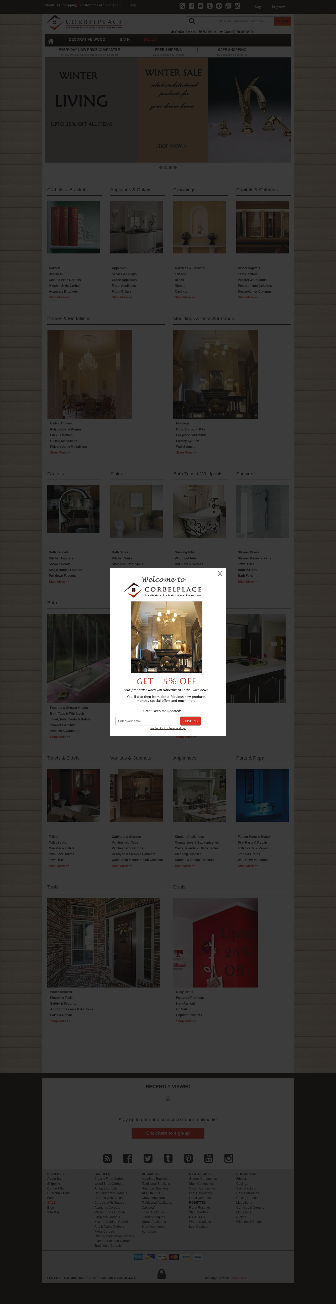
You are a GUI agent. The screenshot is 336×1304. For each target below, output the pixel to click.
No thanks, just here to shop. (168, 728)
